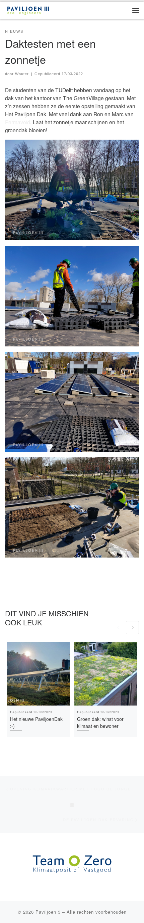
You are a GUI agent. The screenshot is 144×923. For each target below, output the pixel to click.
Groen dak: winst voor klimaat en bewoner (100, 722)
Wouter (22, 74)
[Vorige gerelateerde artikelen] (118, 627)
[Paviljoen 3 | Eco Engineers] (28, 9)
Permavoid (17, 122)
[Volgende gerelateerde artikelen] (132, 627)
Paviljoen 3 (48, 912)
